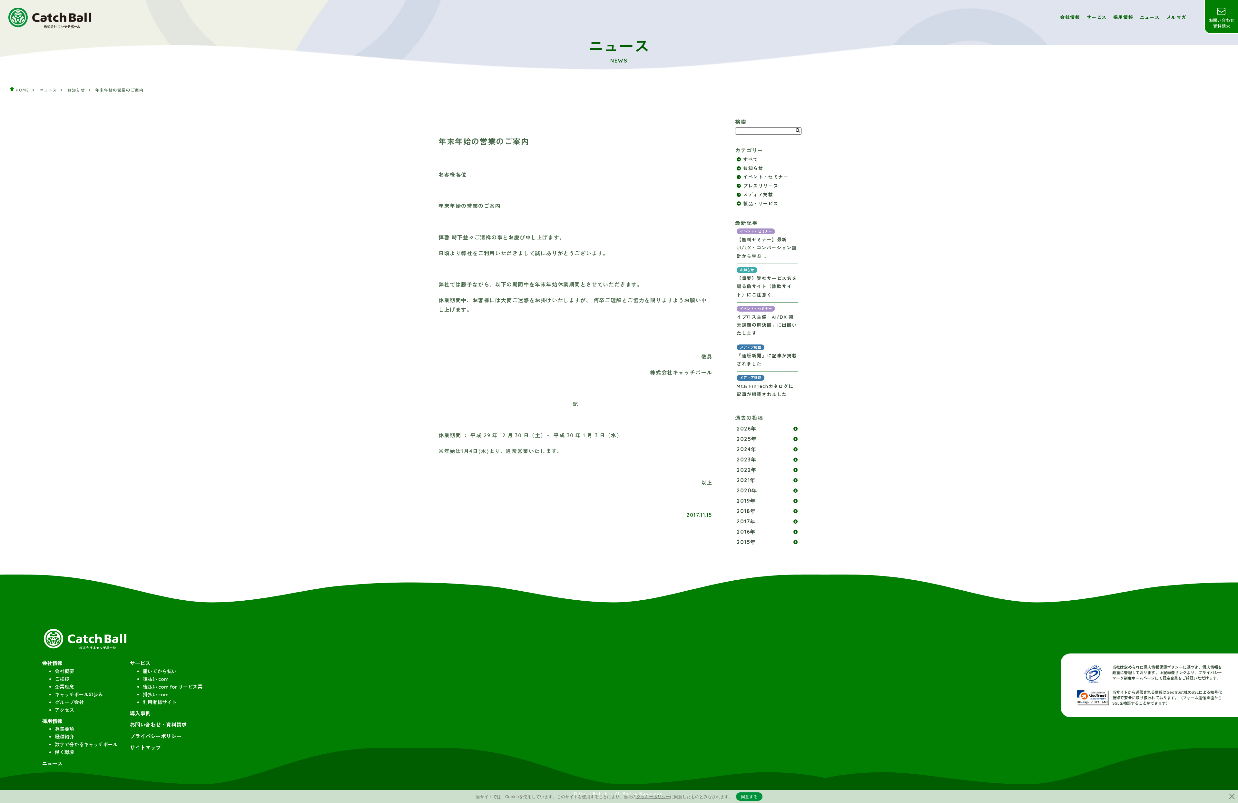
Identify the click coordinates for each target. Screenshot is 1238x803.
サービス (1096, 17)
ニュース (1150, 17)
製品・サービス (760, 204)
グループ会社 (69, 702)
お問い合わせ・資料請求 (1221, 17)
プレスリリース (760, 186)
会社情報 (1070, 17)
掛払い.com (156, 695)
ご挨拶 (62, 679)
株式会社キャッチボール (49, 17)
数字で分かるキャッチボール (86, 744)
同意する (749, 796)
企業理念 (64, 687)
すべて (750, 159)
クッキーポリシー (653, 796)
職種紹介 (64, 737)
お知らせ (76, 90)
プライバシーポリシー (156, 736)
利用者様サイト (160, 702)
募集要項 (64, 729)
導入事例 (140, 713)
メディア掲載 (758, 195)
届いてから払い (160, 671)
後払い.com (156, 679)
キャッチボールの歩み (79, 695)
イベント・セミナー (765, 177)
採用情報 (1123, 17)
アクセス (64, 710)
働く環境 (64, 752)
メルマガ (1176, 17)
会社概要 (64, 671)
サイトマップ (145, 747)
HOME (22, 90)
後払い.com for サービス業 (172, 687)
